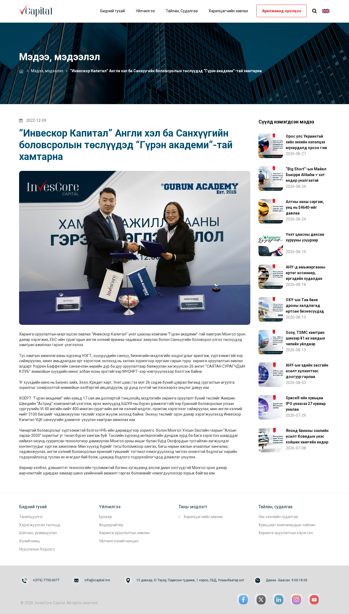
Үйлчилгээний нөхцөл (119, 541)
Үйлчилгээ (145, 11)
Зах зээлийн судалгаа (278, 517)
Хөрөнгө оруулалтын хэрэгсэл (285, 533)
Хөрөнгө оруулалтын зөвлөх (124, 533)
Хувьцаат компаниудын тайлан (286, 525)
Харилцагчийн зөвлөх (228, 11)
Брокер (105, 517)
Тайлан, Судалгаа (182, 11)
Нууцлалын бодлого (37, 549)
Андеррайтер (111, 525)
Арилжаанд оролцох (281, 11)
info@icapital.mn (97, 580)
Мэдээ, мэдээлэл (47, 71)
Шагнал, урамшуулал (38, 533)
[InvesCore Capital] (38, 10)
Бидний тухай (112, 11)
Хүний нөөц (29, 541)
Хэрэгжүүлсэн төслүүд (39, 525)
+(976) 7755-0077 (46, 580)
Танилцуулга (30, 517)
